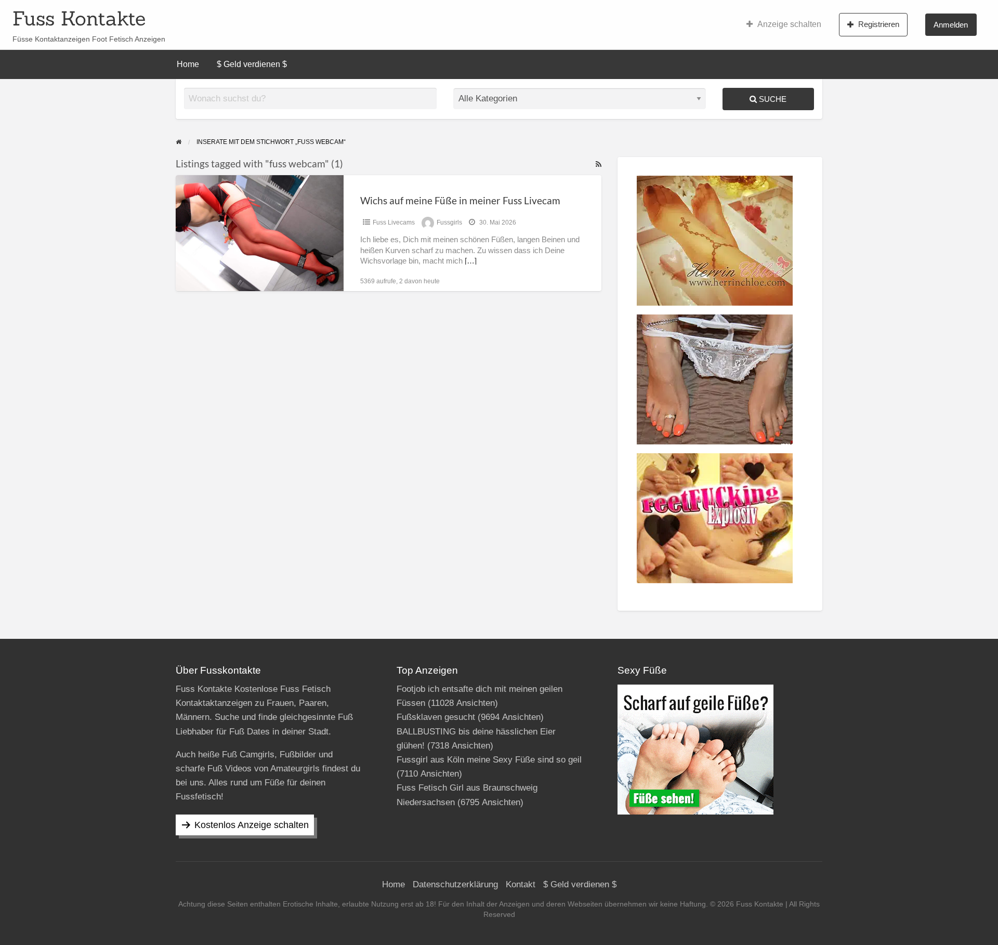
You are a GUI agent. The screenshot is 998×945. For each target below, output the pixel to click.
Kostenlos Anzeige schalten (251, 825)
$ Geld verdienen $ (252, 64)
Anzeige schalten (789, 24)
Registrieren (878, 24)
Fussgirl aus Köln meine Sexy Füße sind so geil (489, 760)
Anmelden (951, 24)
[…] (471, 261)
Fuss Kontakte (79, 18)
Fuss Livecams (394, 222)
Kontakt (520, 884)
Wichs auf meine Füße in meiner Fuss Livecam (460, 200)
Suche (771, 99)
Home (188, 64)
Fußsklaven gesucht (436, 717)
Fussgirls (449, 222)
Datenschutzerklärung (455, 884)
